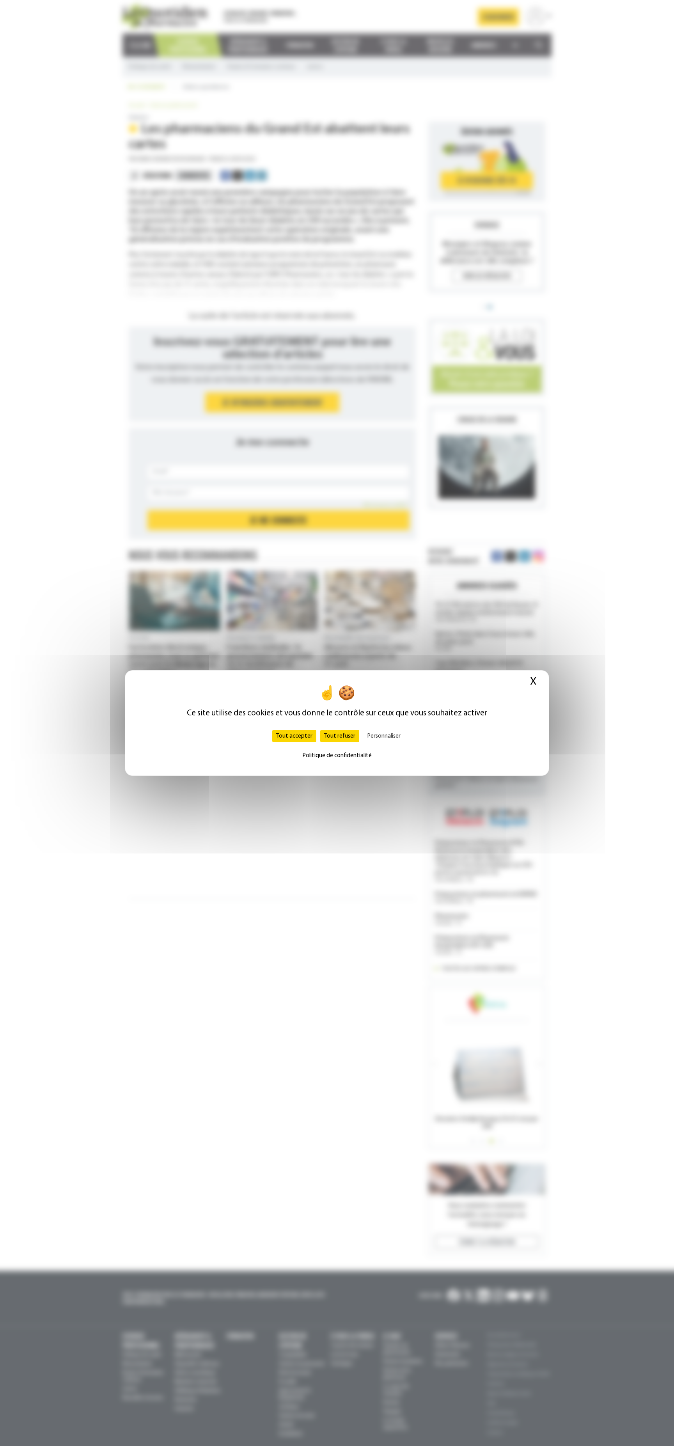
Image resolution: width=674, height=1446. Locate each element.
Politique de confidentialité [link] (337, 755)
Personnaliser (384, 736)
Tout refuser (339, 736)
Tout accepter (294, 736)
